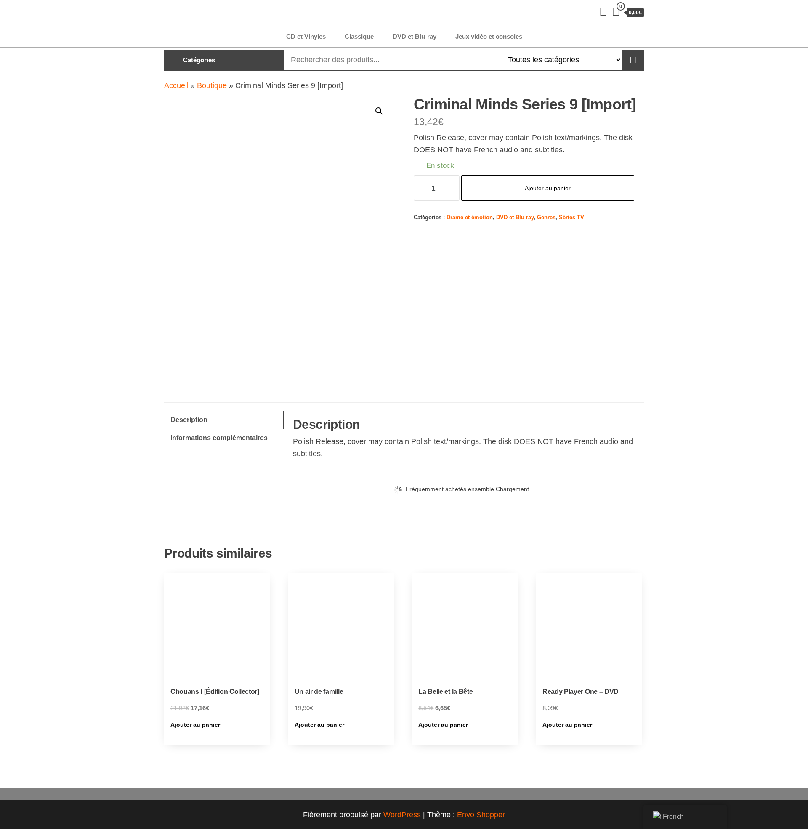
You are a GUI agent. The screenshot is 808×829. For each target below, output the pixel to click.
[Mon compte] (603, 11)
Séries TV (571, 218)
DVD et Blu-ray (414, 36)
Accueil (176, 85)
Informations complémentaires (219, 437)
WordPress (402, 814)
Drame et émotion (470, 218)
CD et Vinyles (306, 36)
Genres (546, 218)
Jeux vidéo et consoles (488, 36)
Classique (359, 36)
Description (188, 419)
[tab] (224, 420)
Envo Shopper (481, 814)
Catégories (199, 60)
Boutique (212, 85)
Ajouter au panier (548, 188)
